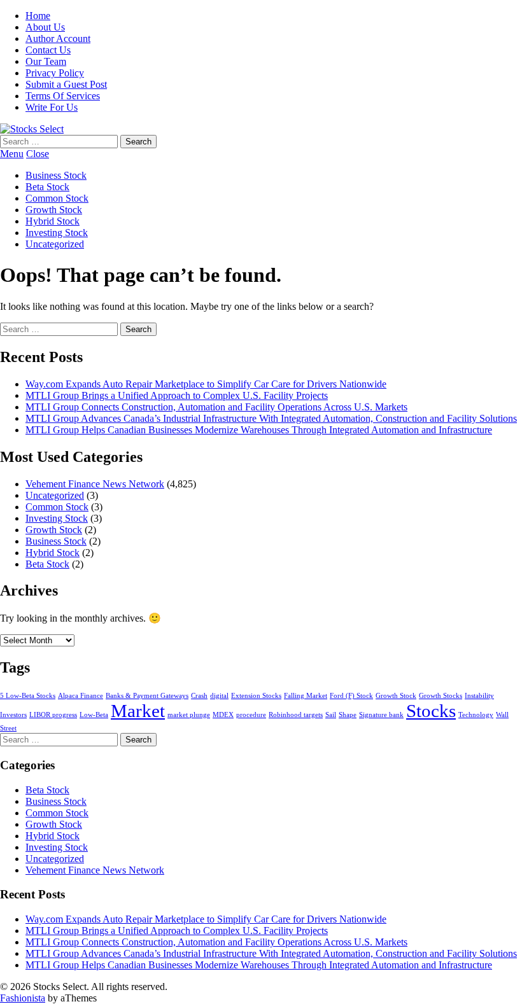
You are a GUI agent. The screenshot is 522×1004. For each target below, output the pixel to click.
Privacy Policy (54, 72)
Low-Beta (94, 714)
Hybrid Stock (52, 221)
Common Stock (56, 198)
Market (138, 711)
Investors (13, 714)
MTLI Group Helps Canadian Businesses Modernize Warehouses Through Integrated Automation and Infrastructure (258, 429)
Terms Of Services (62, 95)
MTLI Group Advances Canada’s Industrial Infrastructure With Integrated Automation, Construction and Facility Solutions (271, 418)
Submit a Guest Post (66, 84)
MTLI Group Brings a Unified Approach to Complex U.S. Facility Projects (176, 395)
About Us (45, 27)
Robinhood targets (296, 714)
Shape (347, 714)
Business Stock (56, 175)
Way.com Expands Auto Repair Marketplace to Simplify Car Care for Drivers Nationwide (205, 384)
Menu (12, 153)
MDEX (223, 714)
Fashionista (22, 998)
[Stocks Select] (32, 128)
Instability (479, 695)
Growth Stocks (440, 695)
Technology (475, 714)
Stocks (431, 711)
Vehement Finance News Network (94, 483)
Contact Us (48, 50)
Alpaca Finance (80, 695)
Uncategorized (54, 244)
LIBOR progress (53, 714)
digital (219, 695)
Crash (199, 695)
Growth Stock (53, 209)
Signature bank (381, 714)
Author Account (57, 38)
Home (37, 15)
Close (37, 153)
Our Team (45, 61)
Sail (330, 714)
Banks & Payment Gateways (147, 695)
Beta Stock (47, 186)
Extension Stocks (256, 695)
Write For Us (51, 107)
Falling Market (305, 695)
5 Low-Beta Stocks (27, 695)
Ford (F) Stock (351, 695)
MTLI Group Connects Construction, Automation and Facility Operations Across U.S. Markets (216, 406)
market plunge (188, 714)
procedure (251, 714)
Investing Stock (56, 232)
